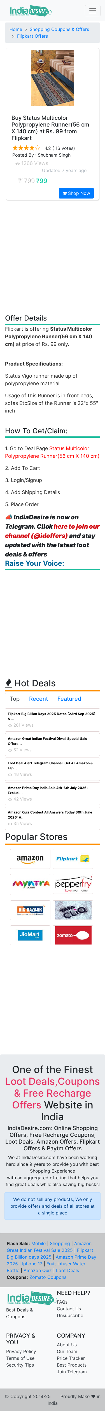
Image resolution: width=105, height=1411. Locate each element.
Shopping (60, 1243)
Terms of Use (20, 1358)
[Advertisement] (52, 256)
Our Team (67, 1351)
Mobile (38, 1243)
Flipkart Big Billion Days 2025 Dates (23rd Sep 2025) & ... (51, 716)
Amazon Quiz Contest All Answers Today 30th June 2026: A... (50, 814)
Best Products (72, 1365)
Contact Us (69, 1308)
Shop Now (78, 193)
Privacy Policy (21, 1351)
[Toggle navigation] (93, 10)
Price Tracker (71, 1358)
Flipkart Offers (32, 36)
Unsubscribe (70, 1315)
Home (16, 29)
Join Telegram (72, 1371)
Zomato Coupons (47, 1277)
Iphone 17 (32, 1263)
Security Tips (20, 1365)
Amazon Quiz (38, 1270)
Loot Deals (67, 1270)
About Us (67, 1344)
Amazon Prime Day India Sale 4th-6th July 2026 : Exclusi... (48, 790)
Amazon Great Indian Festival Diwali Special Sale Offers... (47, 741)
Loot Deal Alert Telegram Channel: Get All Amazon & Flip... (50, 765)
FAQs (62, 1302)
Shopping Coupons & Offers (59, 29)
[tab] (14, 700)
